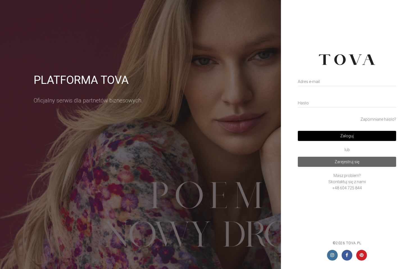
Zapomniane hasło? (378, 119)
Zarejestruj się (347, 162)
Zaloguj (347, 136)
